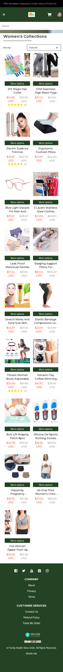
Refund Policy (31, 617)
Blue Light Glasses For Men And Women (17, 211)
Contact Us (31, 611)
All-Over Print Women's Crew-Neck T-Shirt (45, 494)
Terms (31, 597)
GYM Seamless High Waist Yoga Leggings (46, 93)
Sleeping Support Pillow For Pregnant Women (45, 267)
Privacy (31, 591)
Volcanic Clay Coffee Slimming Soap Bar (46, 379)
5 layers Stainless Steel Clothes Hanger (45, 211)
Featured (33, 47)
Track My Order (31, 623)
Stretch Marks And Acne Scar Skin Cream (17, 323)
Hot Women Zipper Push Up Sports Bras (17, 550)
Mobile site (31, 653)
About (31, 585)
